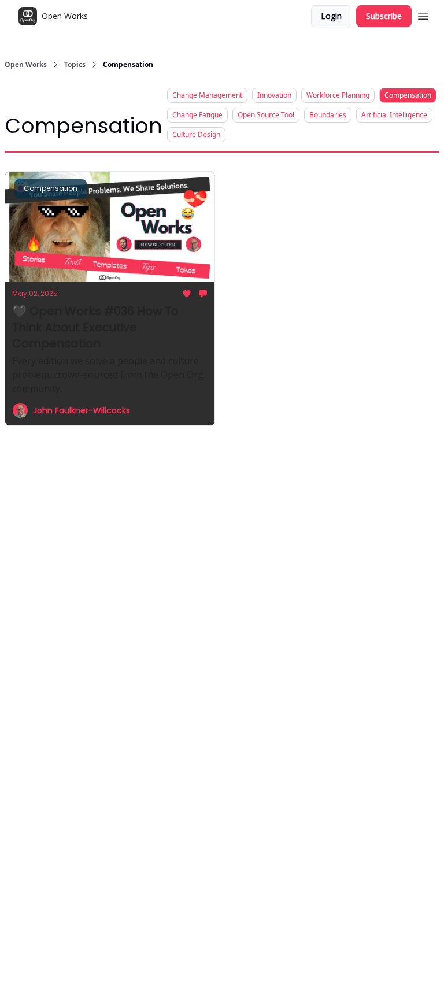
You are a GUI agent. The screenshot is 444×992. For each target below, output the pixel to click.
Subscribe (384, 15)
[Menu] (423, 14)
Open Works (26, 64)
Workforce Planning (337, 95)
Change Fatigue (197, 115)
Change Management (207, 95)
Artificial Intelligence (394, 115)
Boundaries (327, 115)
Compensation (407, 95)
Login (331, 15)
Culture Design (196, 134)
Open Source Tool (266, 115)
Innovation (274, 95)
